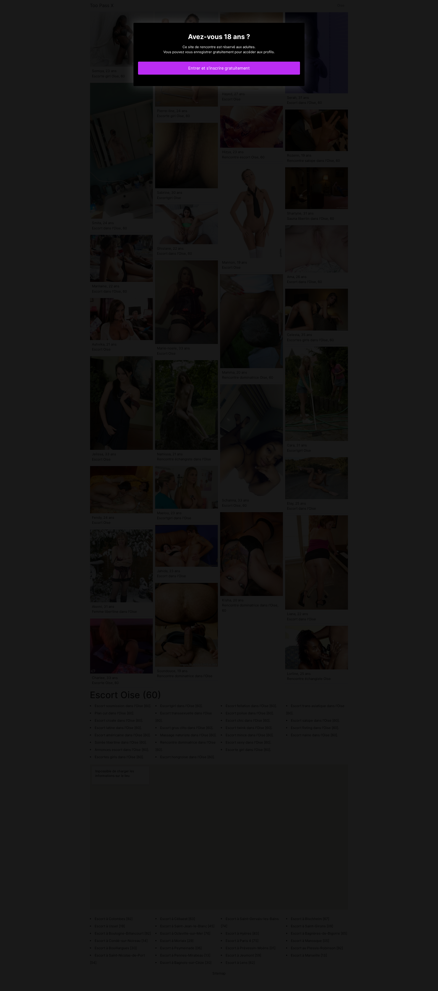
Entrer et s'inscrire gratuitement (219, 68)
